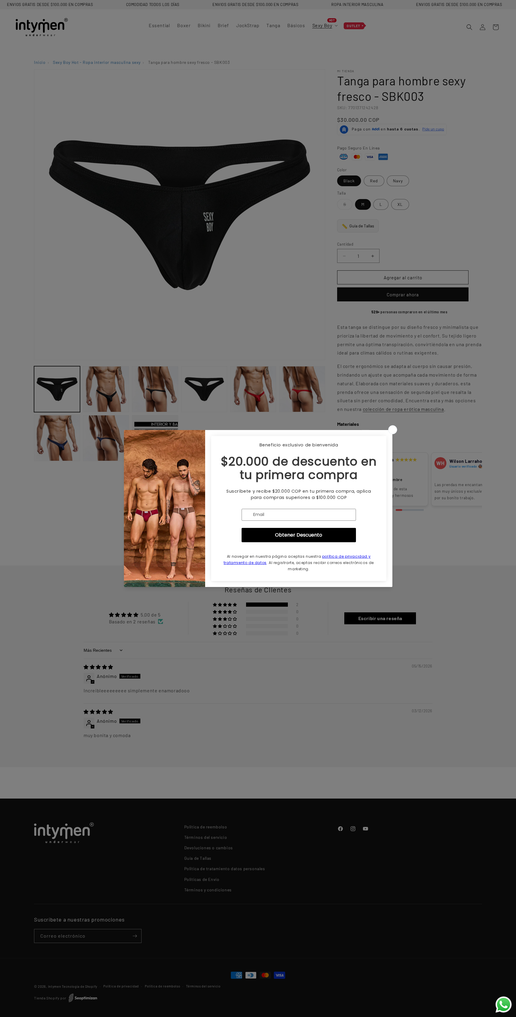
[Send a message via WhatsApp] (503, 1004)
